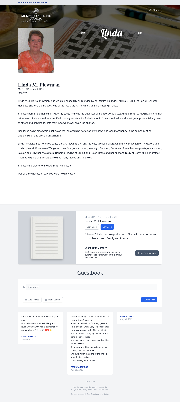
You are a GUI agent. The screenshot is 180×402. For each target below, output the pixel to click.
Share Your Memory (147, 253)
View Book (91, 227)
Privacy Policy (82, 389)
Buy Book (107, 227)
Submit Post (149, 299)
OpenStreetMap (93, 394)
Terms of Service (97, 389)
